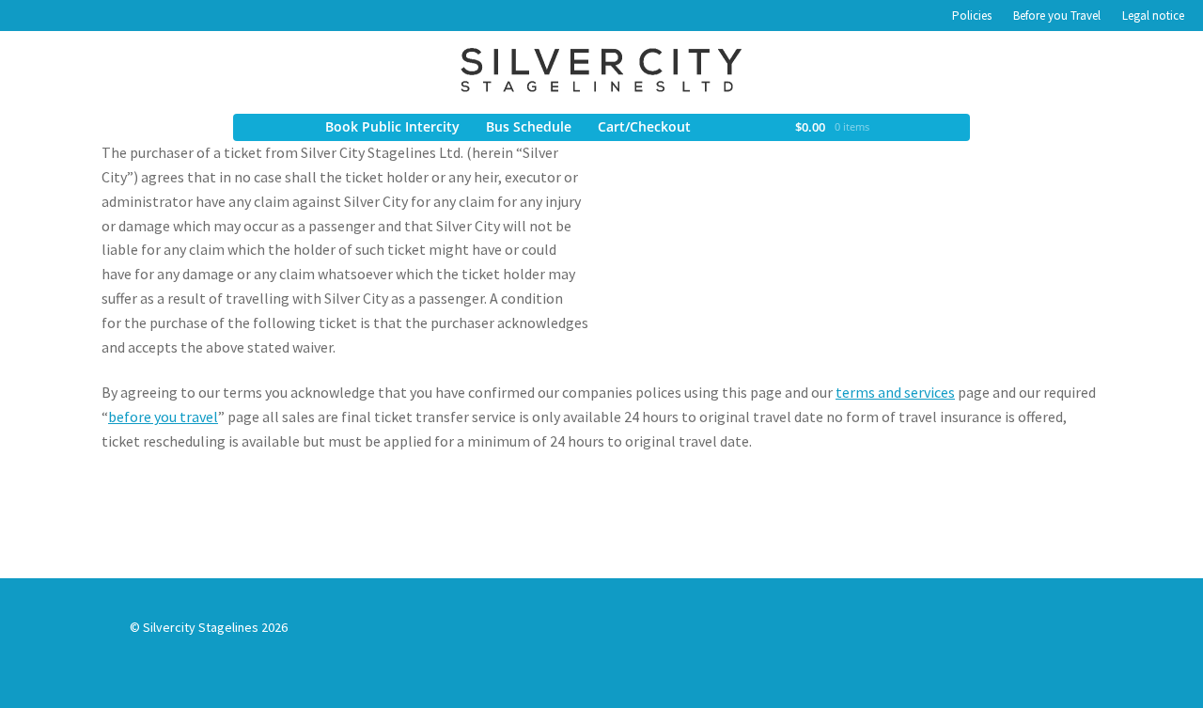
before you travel (163, 416)
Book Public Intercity (392, 126)
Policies (972, 16)
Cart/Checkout (644, 126)
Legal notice (1153, 16)
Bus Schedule (528, 126)
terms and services (895, 392)
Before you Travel (1057, 16)
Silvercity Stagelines (601, 70)
